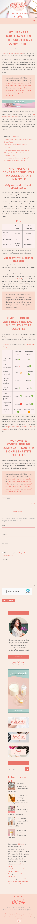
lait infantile (6, 498)
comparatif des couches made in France (17, 871)
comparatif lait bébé (13, 427)
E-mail (4, 535)
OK (19, 921)
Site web (5, 544)
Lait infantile (19, 53)
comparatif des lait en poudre (17, 83)
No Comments (18, 49)
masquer (15, 136)
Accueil (4, 53)
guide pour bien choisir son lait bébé (18, 85)
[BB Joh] (18, 6)
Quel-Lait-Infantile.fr (20, 910)
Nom (4, 526)
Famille (11, 53)
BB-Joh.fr (21, 844)
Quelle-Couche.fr (8, 910)
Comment (5, 559)
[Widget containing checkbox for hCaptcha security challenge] (17, 591)
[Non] (35, 918)
